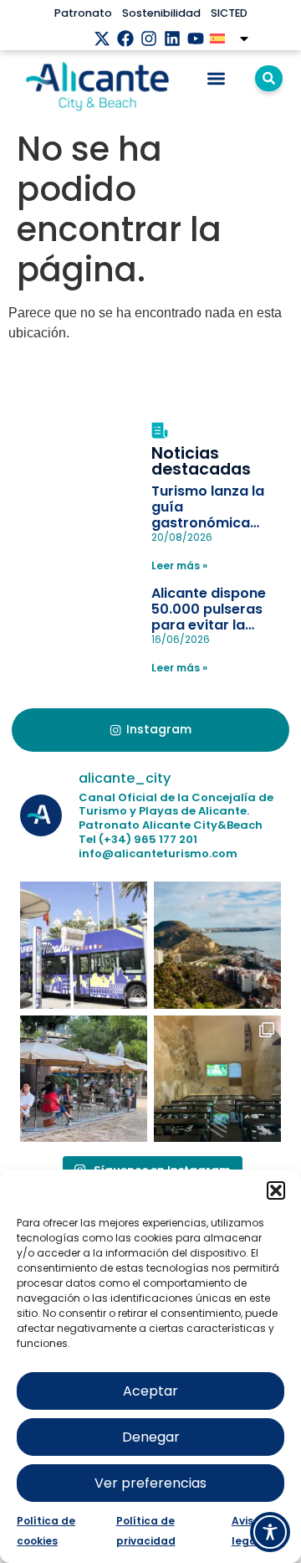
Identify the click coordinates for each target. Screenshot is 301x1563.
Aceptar (150, 1391)
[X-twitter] (102, 38)
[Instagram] (149, 38)
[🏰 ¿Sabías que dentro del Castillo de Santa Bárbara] (217, 1079)
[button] (276, 1190)
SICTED (229, 13)
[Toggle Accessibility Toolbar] (270, 1532)
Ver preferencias (150, 1483)
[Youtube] (195, 38)
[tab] (150, 730)
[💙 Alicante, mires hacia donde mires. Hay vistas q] (217, 945)
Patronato (83, 13)
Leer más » (179, 565)
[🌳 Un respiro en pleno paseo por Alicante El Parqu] (83, 1079)
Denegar (151, 1437)
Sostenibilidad (161, 13)
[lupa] (269, 78)
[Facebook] (125, 38)
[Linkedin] (172, 38)
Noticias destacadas (201, 461)
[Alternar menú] (216, 78)
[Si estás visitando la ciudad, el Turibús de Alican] (83, 945)
